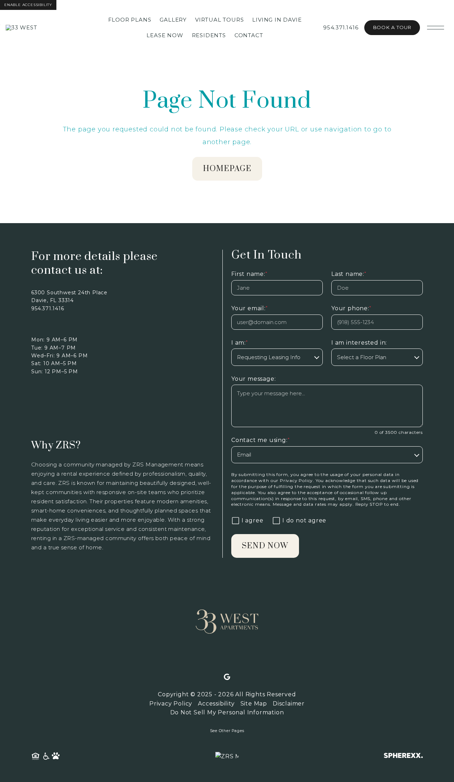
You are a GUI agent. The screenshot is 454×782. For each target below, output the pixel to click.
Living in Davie (276, 19)
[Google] (227, 677)
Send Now (265, 546)
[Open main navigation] (435, 28)
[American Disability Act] (45, 756)
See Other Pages (227, 731)
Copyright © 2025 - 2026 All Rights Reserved (227, 694)
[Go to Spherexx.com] (403, 756)
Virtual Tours (219, 19)
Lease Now (164, 35)
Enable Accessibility (28, 4)
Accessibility (216, 703)
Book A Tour (392, 27)
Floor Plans (129, 19)
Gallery (173, 19)
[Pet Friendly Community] (56, 756)
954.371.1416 (341, 27)
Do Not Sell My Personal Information (227, 712)
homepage (227, 169)
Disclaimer (289, 703)
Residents (209, 35)
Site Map (253, 703)
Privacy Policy (296, 480)
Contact (248, 35)
